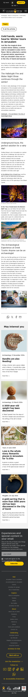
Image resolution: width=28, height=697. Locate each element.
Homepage (4, 15)
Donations (14, 614)
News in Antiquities (13, 15)
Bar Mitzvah (14, 638)
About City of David (14, 611)
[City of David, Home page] (14, 11)
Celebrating (14, 633)
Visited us (14, 622)
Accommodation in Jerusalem (14, 582)
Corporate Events (14, 645)
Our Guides (14, 603)
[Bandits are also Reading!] (14, 341)
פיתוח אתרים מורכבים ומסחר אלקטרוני (14, 692)
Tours (5, 24)
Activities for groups (14, 587)
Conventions (14, 643)
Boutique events (14, 635)
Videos (14, 601)
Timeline (14, 598)
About (14, 609)
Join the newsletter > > (14, 661)
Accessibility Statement (14, 679)
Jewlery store (14, 619)
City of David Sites (14, 590)
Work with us (14, 655)
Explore (14, 593)
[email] (20, 317)
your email (7, 554)
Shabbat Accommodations (14, 640)
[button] (16, 5)
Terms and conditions (14, 627)
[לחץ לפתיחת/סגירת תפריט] (25, 11)
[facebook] (16, 317)
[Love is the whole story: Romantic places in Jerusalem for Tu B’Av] (14, 436)
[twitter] (12, 317)
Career (14, 624)
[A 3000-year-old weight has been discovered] (14, 390)
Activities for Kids (14, 606)
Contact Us (14, 629)
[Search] (4, 2)
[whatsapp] (8, 317)
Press (14, 617)
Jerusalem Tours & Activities (14, 579)
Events (14, 584)
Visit (14, 577)
